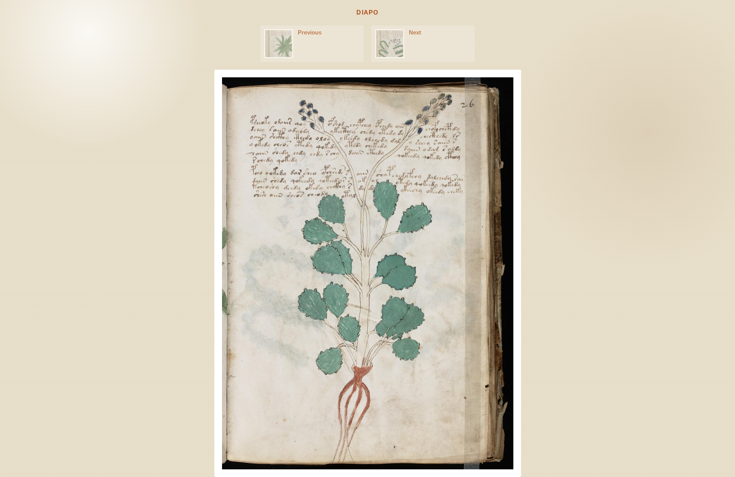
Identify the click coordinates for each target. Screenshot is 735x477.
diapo (367, 12)
